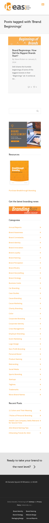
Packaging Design (18, 518)
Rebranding (13, 364)
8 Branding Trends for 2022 (19, 433)
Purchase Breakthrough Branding (22, 190)
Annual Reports (15, 227)
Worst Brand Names (17, 394)
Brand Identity (15, 242)
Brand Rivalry (14, 268)
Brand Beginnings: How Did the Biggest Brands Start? (24, 53)
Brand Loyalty (14, 253)
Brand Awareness (16, 232)
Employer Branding (16, 334)
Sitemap (31, 502)
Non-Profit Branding (17, 349)
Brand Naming (14, 258)
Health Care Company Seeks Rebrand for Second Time (24, 421)
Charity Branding (15, 308)
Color (11, 313)
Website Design (31, 515)
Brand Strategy (15, 278)
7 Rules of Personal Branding (20, 415)
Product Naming (15, 359)
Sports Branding (15, 374)
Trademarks (14, 389)
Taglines (12, 384)
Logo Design (14, 344)
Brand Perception (16, 263)
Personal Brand (15, 354)
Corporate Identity (16, 324)
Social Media (14, 369)
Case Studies (14, 293)
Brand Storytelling (16, 273)
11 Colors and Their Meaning (20, 410)
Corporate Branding (17, 318)
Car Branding (14, 288)
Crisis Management (16, 329)
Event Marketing (15, 339)
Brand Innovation (16, 248)
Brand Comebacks (16, 237)
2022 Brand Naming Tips (18, 428)
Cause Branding (15, 298)
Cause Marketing (15, 303)
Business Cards (15, 283)
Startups (12, 379)
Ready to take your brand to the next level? (24, 463)
